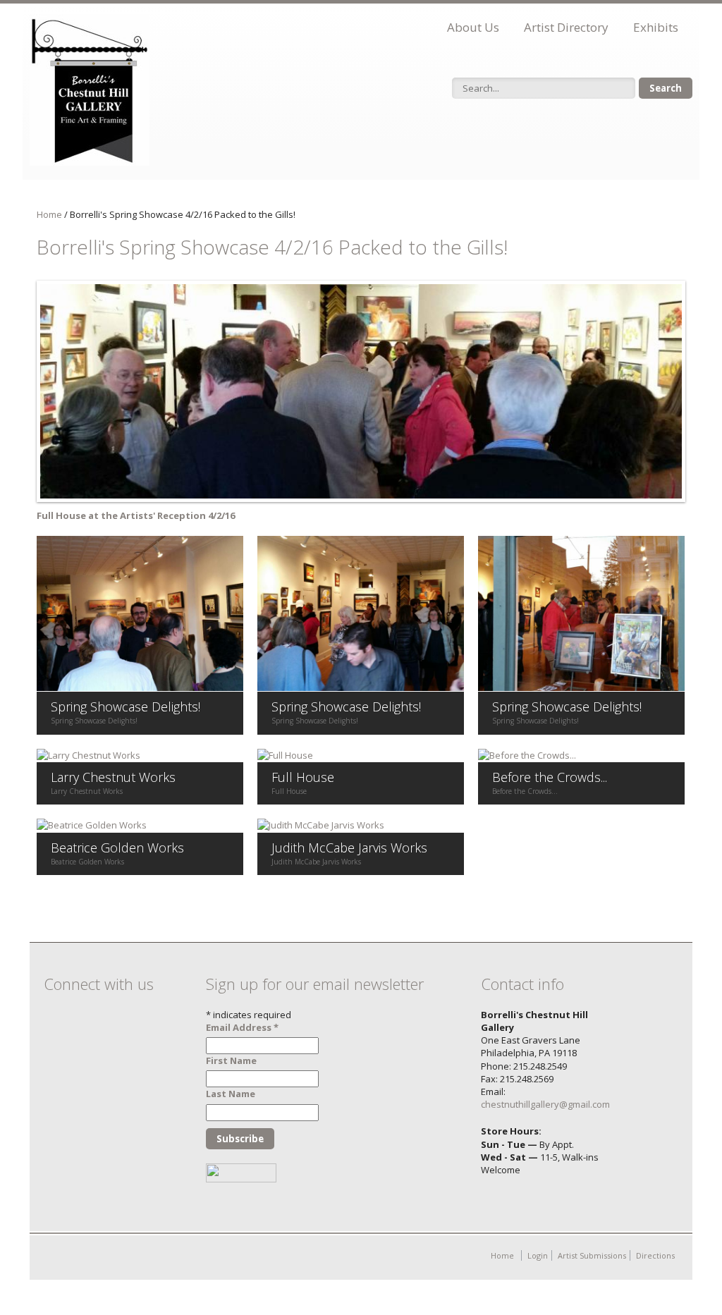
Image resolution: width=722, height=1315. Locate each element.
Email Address (242, 1027)
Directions (655, 1255)
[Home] (89, 90)
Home (49, 214)
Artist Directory (566, 27)
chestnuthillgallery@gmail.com (545, 1104)
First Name (231, 1060)
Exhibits (655, 27)
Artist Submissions (592, 1255)
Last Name (230, 1093)
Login (537, 1255)
